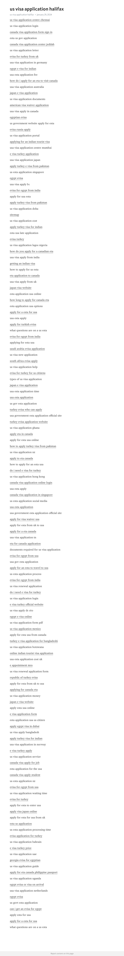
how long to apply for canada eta (29, 300)
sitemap (14, 214)
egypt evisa (16, 178)
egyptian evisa (18, 117)
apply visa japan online (23, 811)
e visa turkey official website (26, 604)
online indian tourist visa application (31, 653)
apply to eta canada (21, 458)
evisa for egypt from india (25, 190)
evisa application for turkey (26, 835)
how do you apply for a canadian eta (31, 251)
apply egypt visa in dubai (24, 726)
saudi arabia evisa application (27, 348)
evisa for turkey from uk (24, 56)
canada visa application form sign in (31, 32)
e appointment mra (21, 665)
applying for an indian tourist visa (30, 141)
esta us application (21, 823)
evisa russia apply (20, 129)
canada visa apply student (25, 775)
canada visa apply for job (24, 762)
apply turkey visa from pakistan (28, 202)
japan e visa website (22, 701)
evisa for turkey (19, 799)
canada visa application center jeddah (32, 44)
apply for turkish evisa (23, 324)
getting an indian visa (22, 263)
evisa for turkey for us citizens (27, 373)
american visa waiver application (29, 105)
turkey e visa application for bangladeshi (34, 641)
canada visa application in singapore (31, 494)
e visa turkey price (20, 848)
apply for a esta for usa (23, 312)
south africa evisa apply (24, 361)
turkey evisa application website (29, 421)
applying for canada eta (24, 689)
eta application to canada (25, 275)
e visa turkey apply (21, 750)
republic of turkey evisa (24, 677)
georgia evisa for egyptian (25, 860)
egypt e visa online (21, 616)
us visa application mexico (25, 628)
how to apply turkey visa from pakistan (33, 446)
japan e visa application (24, 93)
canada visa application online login (31, 482)
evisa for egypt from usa (24, 555)
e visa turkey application (24, 154)
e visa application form (23, 714)
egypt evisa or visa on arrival (27, 884)
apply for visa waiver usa (24, 519)
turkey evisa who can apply (26, 409)
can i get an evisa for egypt (26, 909)
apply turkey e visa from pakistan (29, 166)
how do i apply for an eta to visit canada (34, 80)
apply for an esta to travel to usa (29, 567)
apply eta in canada (21, 434)
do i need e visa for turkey (25, 470)
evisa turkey (17, 239)
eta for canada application (25, 543)
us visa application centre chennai (30, 20)
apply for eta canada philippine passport (33, 872)
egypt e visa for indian (23, 68)
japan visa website (20, 287)
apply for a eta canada (23, 531)
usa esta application (21, 397)
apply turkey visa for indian (26, 227)
